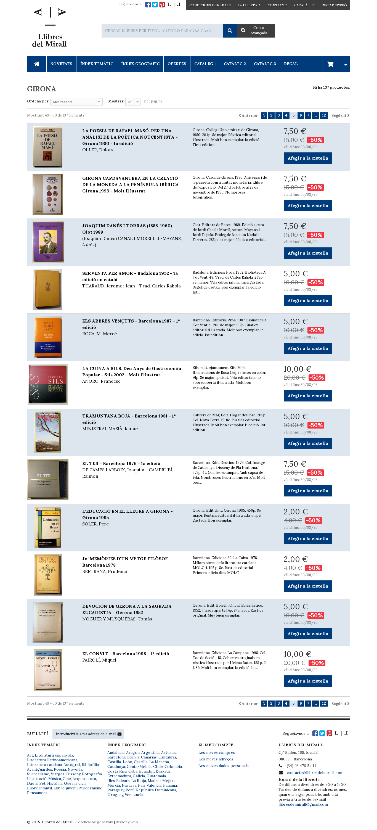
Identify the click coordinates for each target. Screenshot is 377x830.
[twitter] (155, 4)
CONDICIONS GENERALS (210, 5)
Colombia (173, 766)
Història (54, 783)
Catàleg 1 (205, 63)
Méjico (168, 780)
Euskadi (163, 771)
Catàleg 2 (235, 63)
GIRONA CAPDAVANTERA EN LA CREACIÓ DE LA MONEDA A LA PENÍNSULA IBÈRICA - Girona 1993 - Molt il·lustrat (132, 184)
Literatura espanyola (54, 755)
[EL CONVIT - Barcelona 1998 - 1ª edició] (50, 670)
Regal (291, 63)
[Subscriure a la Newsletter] (119, 734)
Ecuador (146, 771)
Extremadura (119, 775)
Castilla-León (119, 761)
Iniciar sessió (334, 5)
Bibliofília (90, 764)
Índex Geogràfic (140, 63)
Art (30, 755)
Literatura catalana (44, 764)
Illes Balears (118, 780)
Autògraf (71, 764)
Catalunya (116, 766)
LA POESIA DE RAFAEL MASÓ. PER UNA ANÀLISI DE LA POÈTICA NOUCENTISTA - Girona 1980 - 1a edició (130, 140)
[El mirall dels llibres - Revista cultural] (173, 4)
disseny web (127, 822)
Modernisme (90, 788)
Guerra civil (75, 783)
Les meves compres (216, 752)
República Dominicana (156, 789)
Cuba (132, 771)
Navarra (129, 785)
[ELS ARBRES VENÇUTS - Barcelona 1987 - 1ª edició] (50, 337)
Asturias (168, 752)
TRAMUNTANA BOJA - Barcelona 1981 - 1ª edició (129, 422)
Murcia (113, 785)
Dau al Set (36, 783)
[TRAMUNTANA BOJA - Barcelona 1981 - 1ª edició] (50, 432)
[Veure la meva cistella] (336, 64)
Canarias (149, 757)
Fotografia (92, 773)
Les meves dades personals (223, 765)
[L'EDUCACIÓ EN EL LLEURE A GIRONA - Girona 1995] (50, 527)
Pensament (37, 792)
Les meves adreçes (215, 759)
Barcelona (116, 757)
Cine (67, 778)
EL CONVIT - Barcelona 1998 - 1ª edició (125, 657)
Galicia (139, 775)
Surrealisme (38, 773)
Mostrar (116, 101)
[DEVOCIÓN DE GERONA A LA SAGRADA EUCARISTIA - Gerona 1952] (50, 622)
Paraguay (115, 789)
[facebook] (148, 4)
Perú (130, 789)
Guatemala (156, 775)
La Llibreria (249, 5)
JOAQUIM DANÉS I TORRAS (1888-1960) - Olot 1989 (132, 235)
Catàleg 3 (265, 63)
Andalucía (115, 752)
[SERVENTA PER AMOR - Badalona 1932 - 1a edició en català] (50, 289)
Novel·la (75, 769)
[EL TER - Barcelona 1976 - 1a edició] (50, 479)
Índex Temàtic (96, 63)
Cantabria (167, 757)
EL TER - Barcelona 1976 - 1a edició (127, 470)
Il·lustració (37, 778)
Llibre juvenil (66, 788)
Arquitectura (84, 778)
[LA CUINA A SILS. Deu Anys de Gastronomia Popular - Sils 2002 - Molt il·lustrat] (50, 384)
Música (54, 778)
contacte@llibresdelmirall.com (314, 772)
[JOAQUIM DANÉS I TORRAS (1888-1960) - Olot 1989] (50, 242)
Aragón (133, 752)
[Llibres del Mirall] (49, 28)
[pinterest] (162, 4)
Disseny (73, 773)
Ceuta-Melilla (139, 766)
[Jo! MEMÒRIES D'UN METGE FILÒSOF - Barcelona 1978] (50, 575)
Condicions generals (94, 822)
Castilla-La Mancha (151, 761)
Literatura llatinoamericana (52, 759)
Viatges (58, 773)
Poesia (60, 769)
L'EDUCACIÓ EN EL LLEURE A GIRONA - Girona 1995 (127, 517)
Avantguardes (39, 769)
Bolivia (133, 757)
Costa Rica (117, 771)
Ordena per (38, 101)
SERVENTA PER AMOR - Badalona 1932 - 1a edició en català (131, 279)
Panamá (170, 785)
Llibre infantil (39, 788)
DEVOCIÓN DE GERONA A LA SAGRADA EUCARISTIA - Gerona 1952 (127, 612)
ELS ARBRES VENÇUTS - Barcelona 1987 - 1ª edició (131, 327)
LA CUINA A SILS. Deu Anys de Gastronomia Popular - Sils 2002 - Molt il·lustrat (131, 375)
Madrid (154, 780)
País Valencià (149, 785)
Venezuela (134, 794)
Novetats (61, 63)
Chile (158, 766)
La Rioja (138, 780)
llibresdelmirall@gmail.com (303, 804)
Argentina (150, 752)
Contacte (277, 5)
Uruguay (115, 794)
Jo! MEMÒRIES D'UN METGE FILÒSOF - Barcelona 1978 (126, 565)
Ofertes (177, 63)
